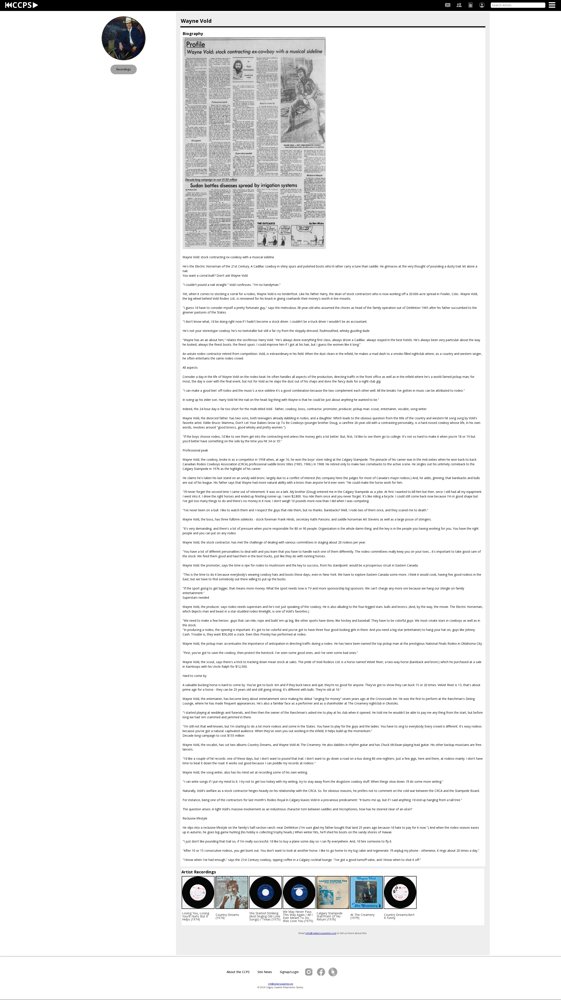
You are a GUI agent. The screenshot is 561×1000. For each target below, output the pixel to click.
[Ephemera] (470, 5)
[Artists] (459, 5)
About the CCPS (238, 972)
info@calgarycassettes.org (320, 933)
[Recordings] (447, 5)
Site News (264, 972)
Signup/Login (289, 972)
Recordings (123, 69)
